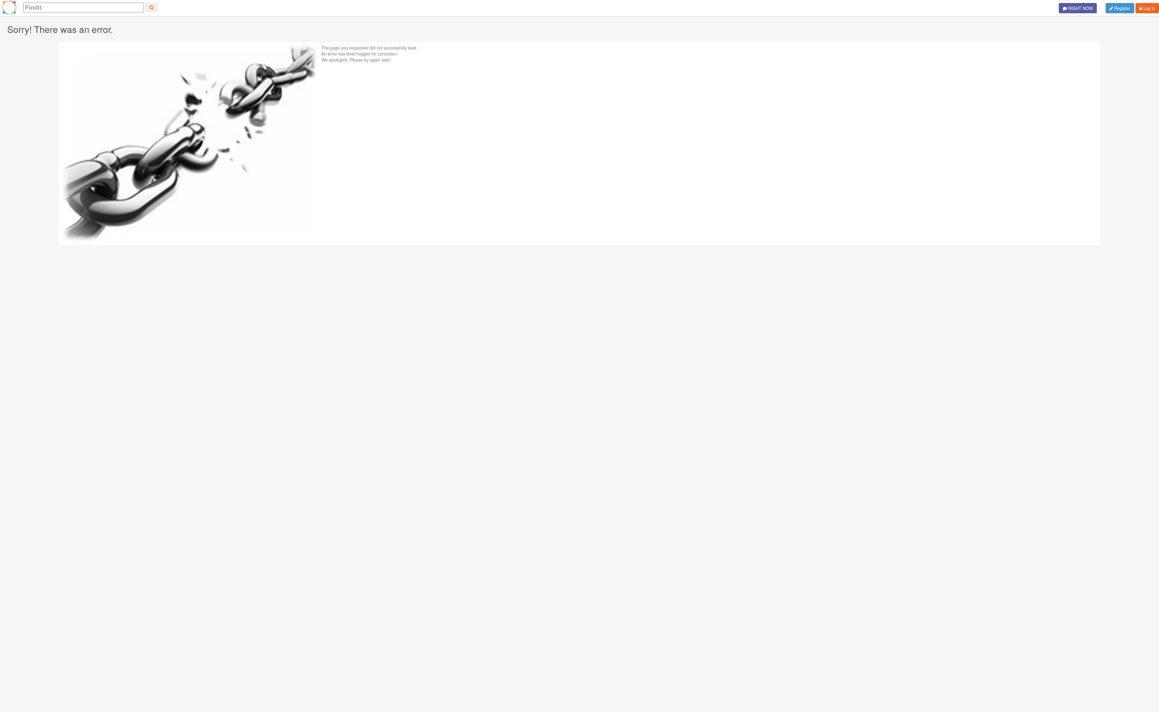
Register (1121, 8)
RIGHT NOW (1080, 8)
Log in (1148, 8)
